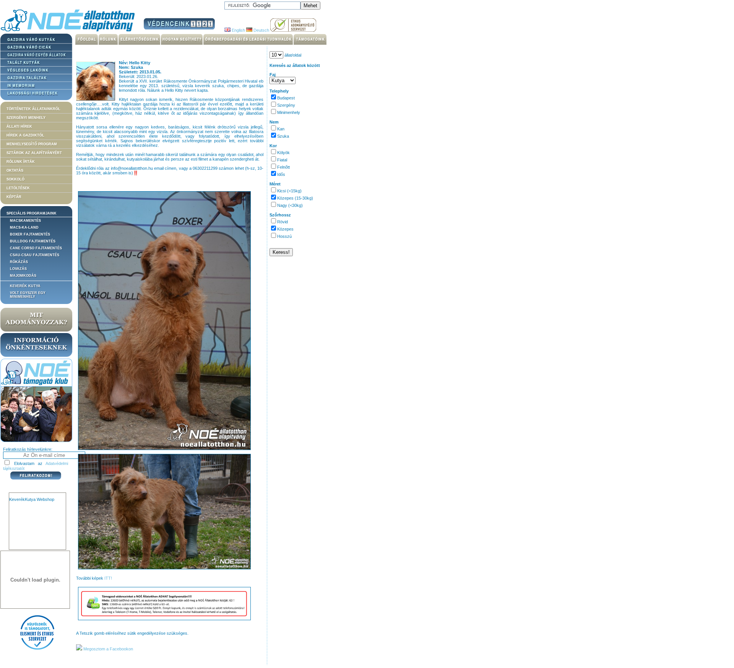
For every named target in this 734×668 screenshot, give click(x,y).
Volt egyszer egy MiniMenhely (27, 295)
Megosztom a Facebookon (107, 649)
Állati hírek (19, 126)
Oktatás (14, 170)
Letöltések (18, 188)
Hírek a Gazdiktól (25, 135)
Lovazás (18, 269)
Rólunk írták (20, 162)
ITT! (108, 578)
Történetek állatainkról (33, 109)
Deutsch (260, 30)
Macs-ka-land (24, 227)
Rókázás (19, 262)
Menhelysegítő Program (31, 144)
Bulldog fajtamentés (32, 241)
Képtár (13, 197)
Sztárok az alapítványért (34, 153)
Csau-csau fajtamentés (34, 255)
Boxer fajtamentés (30, 234)
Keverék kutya (25, 286)
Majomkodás (23, 276)
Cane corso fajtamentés (36, 248)
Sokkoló (15, 179)
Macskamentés (25, 221)
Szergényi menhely (25, 118)
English (238, 30)
